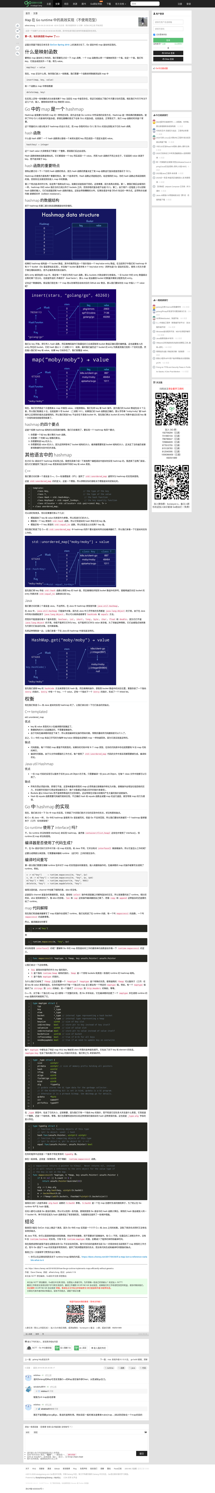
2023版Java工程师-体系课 (166, 173)
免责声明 (83, 1468)
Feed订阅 (118, 1468)
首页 (28, 13)
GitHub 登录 (169, 53)
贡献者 (41, 1468)
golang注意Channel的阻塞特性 (168, 307)
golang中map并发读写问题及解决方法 (171, 311)
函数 (122, 1367)
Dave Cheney (36, 1272)
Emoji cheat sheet (75, 1456)
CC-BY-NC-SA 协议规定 (87, 1285)
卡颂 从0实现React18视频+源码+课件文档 (172, 146)
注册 (180, 3)
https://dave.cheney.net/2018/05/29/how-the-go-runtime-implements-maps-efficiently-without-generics (71, 1268)
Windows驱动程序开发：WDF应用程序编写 (173, 331)
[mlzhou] (28, 1377)
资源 (75, 3)
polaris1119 (71, 1272)
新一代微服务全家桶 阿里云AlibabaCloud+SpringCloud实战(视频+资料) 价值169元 (173, 164)
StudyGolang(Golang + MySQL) (48, 1477)
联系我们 (93, 1468)
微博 (37, 1334)
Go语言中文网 (52, 1275)
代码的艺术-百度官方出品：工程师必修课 (172, 130)
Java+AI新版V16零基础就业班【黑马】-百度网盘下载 (172, 197)
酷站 (109, 1468)
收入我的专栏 (99, 1347)
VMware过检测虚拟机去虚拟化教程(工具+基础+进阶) (173, 344)
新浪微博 (66, 1468)
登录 (188, 3)
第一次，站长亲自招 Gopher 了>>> (42, 36)
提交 (142, 1453)
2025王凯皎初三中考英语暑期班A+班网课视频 (173, 155)
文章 (57, 3)
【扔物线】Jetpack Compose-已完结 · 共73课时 (173, 188)
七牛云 (74, 1477)
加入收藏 (29, 1334)
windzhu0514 (39, 1386)
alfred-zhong (30, 25)
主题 (49, 3)
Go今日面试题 (162, 68)
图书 (84, 3)
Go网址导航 (96, 3)
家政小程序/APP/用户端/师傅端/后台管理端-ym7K (173, 360)
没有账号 (65, 1426)
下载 (108, 3)
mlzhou (36, 1375)
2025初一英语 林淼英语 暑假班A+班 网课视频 (173, 179)
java (133, 1367)
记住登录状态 (161, 34)
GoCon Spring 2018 (59, 44)
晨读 (49, 1468)
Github (57, 1468)
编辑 (27, 1432)
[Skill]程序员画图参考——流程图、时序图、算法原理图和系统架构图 (173, 124)
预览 (35, 1432)
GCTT (33, 1275)
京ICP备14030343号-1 (35, 1488)
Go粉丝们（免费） (182, 506)
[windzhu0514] (28, 1389)
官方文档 (120, 3)
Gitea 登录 (169, 59)
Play (75, 1468)
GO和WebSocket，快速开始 (167, 318)
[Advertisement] (174, 91)
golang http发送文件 (40, 1359)
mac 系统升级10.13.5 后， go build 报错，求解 (127, 1359)
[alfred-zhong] (142, 21)
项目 (66, 3)
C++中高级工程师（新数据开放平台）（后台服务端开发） (173, 324)
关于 (27, 1468)
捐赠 (102, 1468)
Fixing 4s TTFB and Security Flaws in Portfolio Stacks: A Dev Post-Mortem (173, 369)
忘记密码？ (178, 44)
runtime (109, 1367)
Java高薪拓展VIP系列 (164, 338)
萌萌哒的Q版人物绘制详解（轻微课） (171, 351)
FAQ (34, 1468)
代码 (144, 1367)
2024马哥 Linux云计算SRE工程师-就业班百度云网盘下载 (173, 139)
